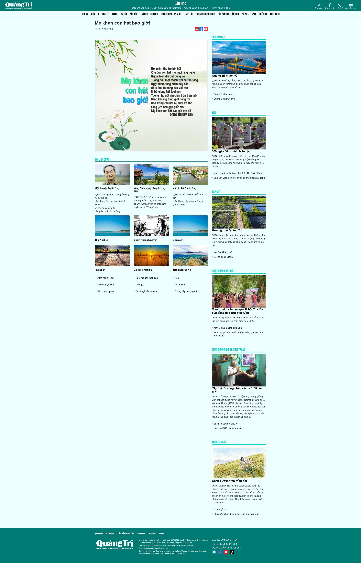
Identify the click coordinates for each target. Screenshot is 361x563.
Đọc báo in (275, 13)
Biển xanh (178, 240)
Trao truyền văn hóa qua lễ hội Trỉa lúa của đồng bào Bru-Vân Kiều (237, 311)
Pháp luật (188, 13)
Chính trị (95, 13)
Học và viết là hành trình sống (228, 428)
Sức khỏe (154, 13)
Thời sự (84, 13)
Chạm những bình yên (145, 240)
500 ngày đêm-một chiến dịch (231, 151)
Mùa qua (140, 284)
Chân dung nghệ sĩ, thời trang (166, 8)
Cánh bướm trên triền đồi (229, 480)
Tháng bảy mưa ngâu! (186, 291)
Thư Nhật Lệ (101, 240)
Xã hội (124, 13)
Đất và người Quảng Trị (228, 13)
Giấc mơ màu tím (143, 269)
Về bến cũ (180, 284)
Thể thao (263, 13)
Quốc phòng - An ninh (171, 13)
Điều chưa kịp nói (105, 291)
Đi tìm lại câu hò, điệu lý (225, 424)
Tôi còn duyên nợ (105, 284)
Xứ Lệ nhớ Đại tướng (184, 188)
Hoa (177, 278)
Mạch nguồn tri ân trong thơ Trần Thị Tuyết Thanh (238, 173)
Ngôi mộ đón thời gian (147, 278)
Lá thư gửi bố (220, 509)
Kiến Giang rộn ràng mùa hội (228, 328)
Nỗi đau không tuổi (223, 252)
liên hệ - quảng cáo (126, 533)
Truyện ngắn (216, 8)
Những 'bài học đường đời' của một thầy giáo (236, 514)
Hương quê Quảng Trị (227, 230)
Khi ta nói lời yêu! (105, 278)
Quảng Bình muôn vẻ (224, 94)
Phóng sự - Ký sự (249, 13)
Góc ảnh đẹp (190, 8)
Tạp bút (204, 8)
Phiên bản (100, 269)
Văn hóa (133, 13)
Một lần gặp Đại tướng (107, 188)
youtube (152, 533)
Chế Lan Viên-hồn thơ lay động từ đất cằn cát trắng (239, 178)
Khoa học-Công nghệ (205, 13)
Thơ (228, 8)
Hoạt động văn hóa (139, 8)
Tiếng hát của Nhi (182, 269)
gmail (161, 533)
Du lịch (115, 13)
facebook (141, 533)
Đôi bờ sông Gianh (223, 257)
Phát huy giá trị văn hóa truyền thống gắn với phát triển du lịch (238, 334)
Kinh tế (105, 13)
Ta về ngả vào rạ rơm (146, 291)
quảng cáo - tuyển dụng (104, 533)
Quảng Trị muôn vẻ (224, 75)
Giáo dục (144, 13)
